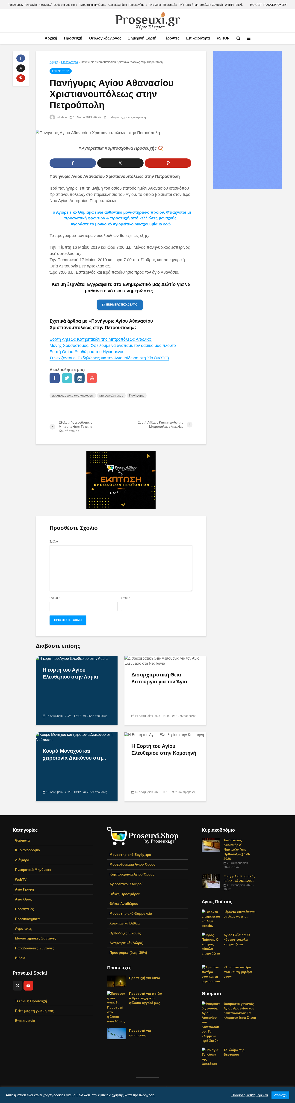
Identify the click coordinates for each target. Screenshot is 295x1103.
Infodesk (61, 117)
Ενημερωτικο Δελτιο (121, 304)
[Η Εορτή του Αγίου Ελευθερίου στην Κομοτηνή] (164, 734)
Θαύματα (59, 4)
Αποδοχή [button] (280, 1095)
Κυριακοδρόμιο (117, 4)
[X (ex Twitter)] (17, 986)
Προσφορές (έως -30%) (128, 953)
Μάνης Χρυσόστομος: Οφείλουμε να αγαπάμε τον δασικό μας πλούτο (113, 345)
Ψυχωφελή (45, 4)
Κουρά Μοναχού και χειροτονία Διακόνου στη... (74, 754)
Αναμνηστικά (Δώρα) (126, 943)
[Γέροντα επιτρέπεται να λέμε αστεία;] (211, 918)
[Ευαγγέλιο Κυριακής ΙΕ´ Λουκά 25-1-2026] (211, 880)
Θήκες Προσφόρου (124, 894)
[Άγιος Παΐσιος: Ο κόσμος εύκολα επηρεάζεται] (211, 946)
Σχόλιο (54, 541)
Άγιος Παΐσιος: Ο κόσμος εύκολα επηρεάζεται (237, 939)
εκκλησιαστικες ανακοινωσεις (73, 395)
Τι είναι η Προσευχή (31, 1001)
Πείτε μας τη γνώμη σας (34, 1011)
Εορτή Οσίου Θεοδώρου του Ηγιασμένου (87, 351)
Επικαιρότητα (198, 38)
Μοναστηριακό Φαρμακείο (130, 913)
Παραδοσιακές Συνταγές (34, 948)
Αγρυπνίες (31, 4)
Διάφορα (71, 4)
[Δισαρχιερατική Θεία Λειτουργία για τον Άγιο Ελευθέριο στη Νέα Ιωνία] (165, 661)
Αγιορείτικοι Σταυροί (125, 884)
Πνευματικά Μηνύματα (92, 4)
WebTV (229, 4)
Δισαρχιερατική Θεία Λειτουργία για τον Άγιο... (161, 678)
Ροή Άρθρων (15, 4)
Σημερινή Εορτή (142, 38)
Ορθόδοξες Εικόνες (125, 933)
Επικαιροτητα (69, 62)
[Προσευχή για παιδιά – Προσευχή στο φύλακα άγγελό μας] (116, 1007)
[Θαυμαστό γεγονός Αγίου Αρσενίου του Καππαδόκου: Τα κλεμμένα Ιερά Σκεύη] (211, 1022)
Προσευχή (73, 38)
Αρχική (51, 38)
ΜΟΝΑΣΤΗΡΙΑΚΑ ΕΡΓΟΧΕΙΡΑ (268, 4)
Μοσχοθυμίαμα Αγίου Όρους (132, 864)
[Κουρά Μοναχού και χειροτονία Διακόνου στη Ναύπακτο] (77, 737)
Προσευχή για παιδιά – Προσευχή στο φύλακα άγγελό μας (145, 998)
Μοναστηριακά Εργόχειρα (130, 855)
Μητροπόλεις (203, 4)
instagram (79, 378)
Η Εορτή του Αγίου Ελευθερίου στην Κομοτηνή (163, 749)
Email (125, 598)
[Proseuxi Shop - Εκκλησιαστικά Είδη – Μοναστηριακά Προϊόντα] (143, 836)
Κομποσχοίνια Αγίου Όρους (131, 874)
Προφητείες (170, 4)
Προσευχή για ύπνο (144, 978)
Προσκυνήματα (137, 4)
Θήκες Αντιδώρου (123, 904)
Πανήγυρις (136, 395)
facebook (55, 378)
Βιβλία (239, 4)
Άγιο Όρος (155, 4)
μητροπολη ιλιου (111, 395)
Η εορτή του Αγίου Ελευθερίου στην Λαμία (70, 673)
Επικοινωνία (25, 1021)
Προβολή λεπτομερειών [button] (249, 1095)
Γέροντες (171, 38)
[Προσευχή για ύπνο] (116, 981)
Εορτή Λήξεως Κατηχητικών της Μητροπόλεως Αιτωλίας (101, 339)
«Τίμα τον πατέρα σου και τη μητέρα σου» (238, 971)
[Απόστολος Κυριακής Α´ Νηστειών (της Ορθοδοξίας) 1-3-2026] (211, 844)
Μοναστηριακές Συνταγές (35, 938)
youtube (92, 378)
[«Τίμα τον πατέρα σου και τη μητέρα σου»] (211, 974)
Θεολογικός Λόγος (105, 38)
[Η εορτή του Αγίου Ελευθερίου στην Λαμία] (72, 658)
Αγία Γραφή (186, 4)
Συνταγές (218, 4)
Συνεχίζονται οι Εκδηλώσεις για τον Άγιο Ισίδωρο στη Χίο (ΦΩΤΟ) (109, 358)
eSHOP (223, 38)
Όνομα (55, 598)
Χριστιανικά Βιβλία (124, 923)
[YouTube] (28, 986)
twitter (67, 378)
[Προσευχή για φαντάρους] (116, 1033)
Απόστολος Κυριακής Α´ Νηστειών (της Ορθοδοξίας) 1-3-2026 (237, 849)
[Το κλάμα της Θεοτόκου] (211, 1056)
